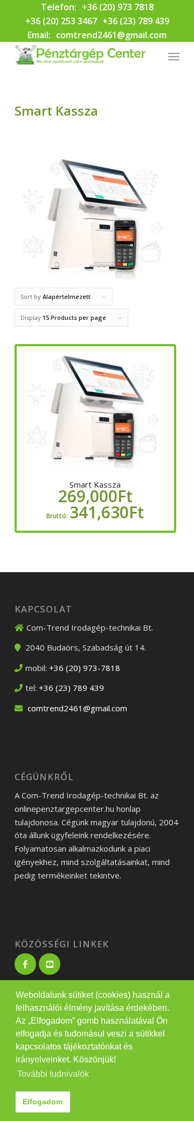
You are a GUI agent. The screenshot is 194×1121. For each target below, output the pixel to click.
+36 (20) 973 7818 (118, 7)
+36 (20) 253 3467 (61, 21)
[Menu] (173, 56)
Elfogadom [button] (43, 1101)
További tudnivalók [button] (53, 1074)
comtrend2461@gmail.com (111, 35)
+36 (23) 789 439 (135, 21)
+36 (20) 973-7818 (84, 667)
